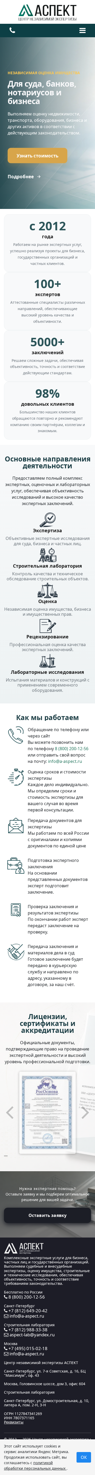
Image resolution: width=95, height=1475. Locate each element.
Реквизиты (13, 1422)
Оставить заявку (47, 1215)
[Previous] (10, 1112)
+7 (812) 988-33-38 (27, 1330)
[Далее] (84, 1112)
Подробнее (21, 177)
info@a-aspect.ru (65, 761)
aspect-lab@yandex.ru (31, 1335)
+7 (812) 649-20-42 (27, 1311)
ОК (84, 1457)
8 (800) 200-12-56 (71, 748)
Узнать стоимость (37, 155)
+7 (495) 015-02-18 (27, 1348)
